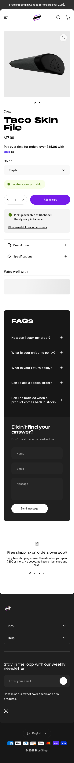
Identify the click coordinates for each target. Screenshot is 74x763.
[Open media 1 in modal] (63, 37)
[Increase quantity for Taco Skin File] (23, 199)
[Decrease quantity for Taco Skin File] (8, 199)
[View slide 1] (30, 573)
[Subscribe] (63, 681)
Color (8, 161)
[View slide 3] (39, 573)
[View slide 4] (44, 573)
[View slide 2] (34, 573)
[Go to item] (34, 102)
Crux (7, 111)
